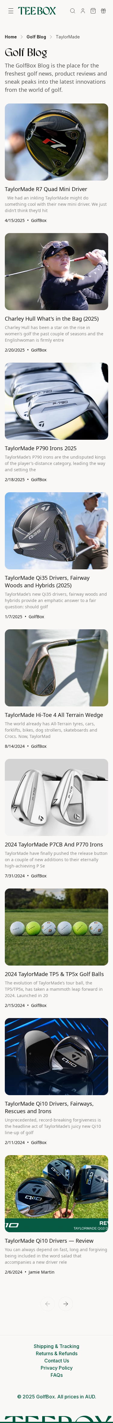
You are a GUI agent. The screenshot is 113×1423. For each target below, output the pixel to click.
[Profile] (83, 11)
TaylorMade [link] (68, 36)
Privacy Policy (57, 1368)
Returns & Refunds (56, 1353)
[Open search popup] (72, 11)
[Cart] (93, 11)
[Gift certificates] (103, 11)
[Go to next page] (65, 1304)
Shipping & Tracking (56, 1346)
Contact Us (56, 1361)
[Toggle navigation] (11, 11)
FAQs (57, 1375)
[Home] (37, 11)
